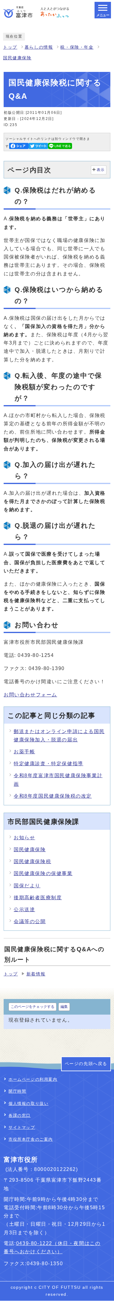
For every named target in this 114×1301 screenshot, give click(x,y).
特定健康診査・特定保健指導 (48, 763)
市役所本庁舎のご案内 (31, 1139)
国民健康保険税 (32, 861)
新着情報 (35, 974)
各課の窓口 (20, 1115)
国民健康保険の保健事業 (43, 873)
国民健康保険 (17, 58)
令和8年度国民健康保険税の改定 (53, 796)
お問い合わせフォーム (30, 694)
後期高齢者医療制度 (38, 897)
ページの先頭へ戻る (86, 1063)
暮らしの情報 (39, 47)
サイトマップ (22, 1127)
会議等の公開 (30, 921)
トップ (10, 47)
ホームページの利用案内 (33, 1079)
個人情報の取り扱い (28, 1103)
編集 (64, 1007)
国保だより (27, 885)
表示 (101, 170)
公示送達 (24, 909)
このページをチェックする (32, 1007)
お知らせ (24, 837)
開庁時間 (17, 1091)
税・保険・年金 (76, 47)
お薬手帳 (24, 751)
